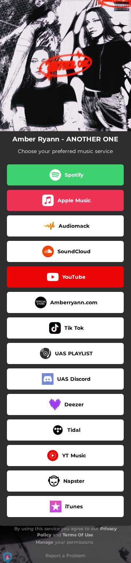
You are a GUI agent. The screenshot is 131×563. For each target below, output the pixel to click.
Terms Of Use (78, 534)
